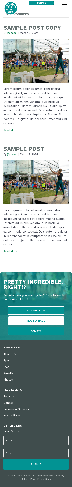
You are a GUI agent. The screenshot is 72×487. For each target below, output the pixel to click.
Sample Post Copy (32, 27)
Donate (8, 402)
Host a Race (11, 415)
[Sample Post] (36, 181)
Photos (8, 379)
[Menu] (65, 4)
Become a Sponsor (16, 409)
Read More (10, 130)
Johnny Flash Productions (36, 479)
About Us (9, 354)
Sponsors (9, 360)
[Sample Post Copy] (36, 60)
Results (8, 373)
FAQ (6, 366)
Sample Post (23, 149)
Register (8, 396)
